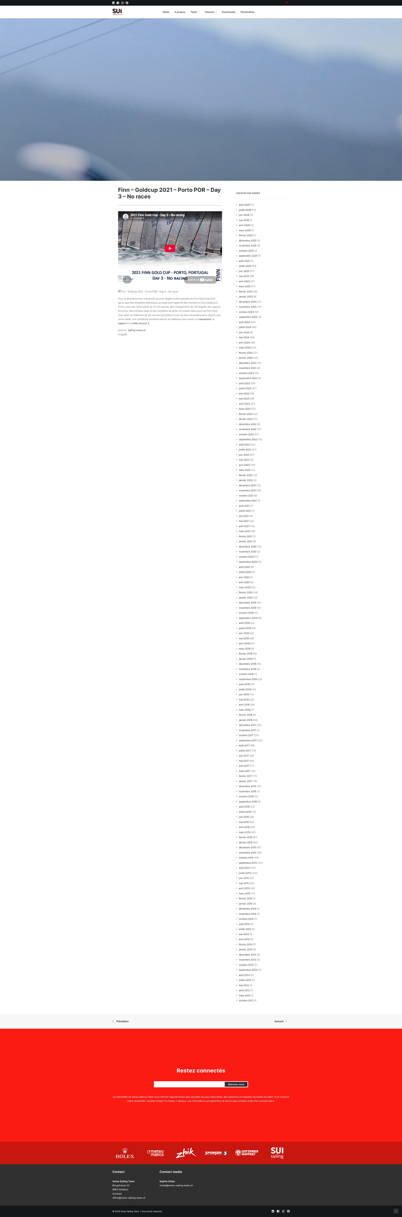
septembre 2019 (248, 618)
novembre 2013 (247, 959)
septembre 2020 (248, 561)
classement (204, 319)
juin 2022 (244, 454)
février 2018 (245, 714)
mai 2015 (244, 883)
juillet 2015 (245, 873)
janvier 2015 (245, 903)
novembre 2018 (247, 669)
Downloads (229, 11)
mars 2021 (244, 531)
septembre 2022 (248, 439)
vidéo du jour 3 (140, 323)
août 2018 (244, 684)
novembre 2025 (247, 245)
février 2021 (245, 536)
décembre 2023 (248, 362)
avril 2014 (244, 939)
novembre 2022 (247, 429)
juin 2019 (244, 633)
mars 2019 (244, 648)
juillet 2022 (245, 449)
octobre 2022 (246, 434)
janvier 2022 (246, 480)
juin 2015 (244, 878)
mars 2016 (244, 832)
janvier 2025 (246, 296)
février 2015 (245, 898)
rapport (122, 323)
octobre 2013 (246, 964)
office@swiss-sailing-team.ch (128, 1197)
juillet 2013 (245, 980)
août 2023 (244, 383)
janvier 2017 (245, 781)
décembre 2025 (247, 240)
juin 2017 (244, 755)
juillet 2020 (245, 572)
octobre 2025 (246, 250)
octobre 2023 (246, 373)
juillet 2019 (245, 628)
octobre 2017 (246, 735)
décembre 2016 (247, 786)
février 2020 (246, 592)
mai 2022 (244, 459)
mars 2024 (245, 347)
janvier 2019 (245, 658)
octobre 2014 (246, 918)
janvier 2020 (246, 597)
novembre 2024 (248, 306)
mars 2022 (245, 469)
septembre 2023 (248, 378)
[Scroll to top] (396, 1210)
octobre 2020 (246, 556)
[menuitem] (288, 2)
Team (193, 11)
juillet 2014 (245, 929)
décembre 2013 (247, 954)
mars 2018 (244, 709)
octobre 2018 (246, 674)
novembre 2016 (247, 791)
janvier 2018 (245, 720)
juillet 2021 (245, 510)
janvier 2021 (245, 541)
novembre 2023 (248, 367)
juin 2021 (244, 515)
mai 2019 (244, 638)
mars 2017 (244, 771)
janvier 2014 (246, 949)
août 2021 (244, 505)
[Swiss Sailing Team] (117, 12)
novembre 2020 (247, 551)
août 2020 (244, 566)
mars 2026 (245, 230)
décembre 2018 (247, 663)
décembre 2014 (247, 908)
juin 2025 (244, 271)
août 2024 (244, 322)
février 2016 (245, 837)
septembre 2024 (248, 316)
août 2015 (244, 867)
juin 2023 (244, 393)
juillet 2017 (245, 750)
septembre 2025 (248, 255)
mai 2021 (244, 521)
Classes (209, 11)
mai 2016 (244, 822)
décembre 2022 (247, 424)
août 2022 (244, 444)
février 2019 (245, 653)
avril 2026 (244, 225)
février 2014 (245, 944)
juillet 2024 (245, 327)
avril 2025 (244, 281)
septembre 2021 (248, 500)
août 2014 (244, 924)
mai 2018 (244, 699)
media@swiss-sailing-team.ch (176, 1185)
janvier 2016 (245, 842)
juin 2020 (244, 577)
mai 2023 (244, 398)
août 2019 (244, 623)
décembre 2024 (248, 301)
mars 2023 (245, 408)
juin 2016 (244, 816)
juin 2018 (244, 694)
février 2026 (246, 235)
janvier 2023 (246, 418)
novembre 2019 (247, 607)
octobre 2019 (246, 612)
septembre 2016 (248, 801)
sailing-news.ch (137, 330)
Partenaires (247, 11)
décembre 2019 (247, 602)
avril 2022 (244, 464)
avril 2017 (244, 765)
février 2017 (245, 776)
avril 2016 (244, 827)
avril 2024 (244, 342)
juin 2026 (244, 214)
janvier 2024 (246, 357)
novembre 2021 (247, 490)
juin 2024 (244, 332)
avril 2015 (244, 888)
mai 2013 (244, 985)
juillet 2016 (245, 811)
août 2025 (244, 260)
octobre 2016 (246, 796)
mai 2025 (244, 276)
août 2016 (244, 806)
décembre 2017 (247, 725)
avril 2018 (244, 704)
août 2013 (244, 975)
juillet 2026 (245, 209)
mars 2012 (244, 995)
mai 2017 (244, 760)
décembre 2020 (247, 546)
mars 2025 (245, 286)
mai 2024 (244, 337)
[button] (113, 3)
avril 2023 (244, 403)
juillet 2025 (245, 265)
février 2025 (246, 291)
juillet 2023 (245, 388)
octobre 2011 (246, 1000)
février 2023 (246, 413)
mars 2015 (244, 893)
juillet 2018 (245, 689)
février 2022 (246, 475)
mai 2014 (244, 934)
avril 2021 (244, 526)
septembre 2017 (248, 740)
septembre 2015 (248, 862)
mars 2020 (245, 587)
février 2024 (246, 352)
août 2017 (244, 745)
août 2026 (244, 204)
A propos (179, 11)
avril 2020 (244, 582)
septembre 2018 (248, 679)
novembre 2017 (247, 730)
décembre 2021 (247, 485)
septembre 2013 (248, 969)
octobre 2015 (246, 857)
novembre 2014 (247, 913)
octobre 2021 (246, 495)
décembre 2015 (247, 847)
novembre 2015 (247, 852)
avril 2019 (244, 643)
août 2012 (244, 990)
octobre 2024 (246, 311)
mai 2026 (244, 220)
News (166, 11)
